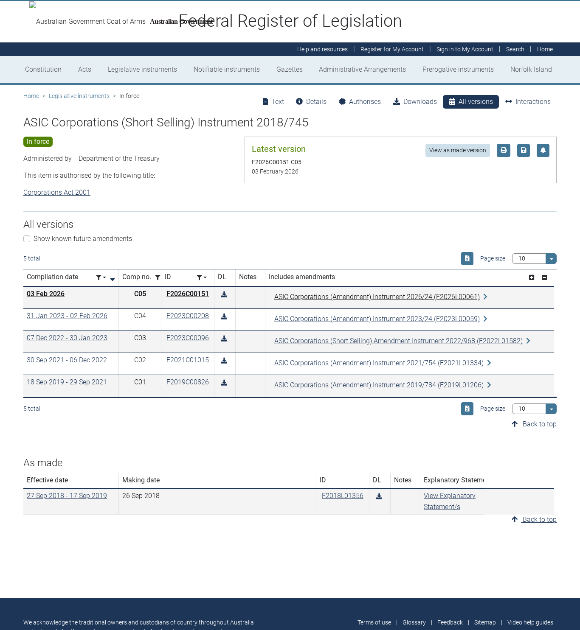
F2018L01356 (342, 496)
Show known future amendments (83, 239)
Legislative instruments (142, 69)
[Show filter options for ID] (202, 277)
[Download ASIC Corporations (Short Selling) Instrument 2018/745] (224, 294)
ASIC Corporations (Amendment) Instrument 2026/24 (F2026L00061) (377, 297)
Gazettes (289, 69)
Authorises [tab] (365, 102)
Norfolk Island (531, 69)
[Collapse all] (544, 277)
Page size (492, 258)
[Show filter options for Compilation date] (101, 277)
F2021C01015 (187, 360)
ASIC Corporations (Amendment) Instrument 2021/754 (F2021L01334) (379, 363)
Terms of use (374, 622)
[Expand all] (531, 277)
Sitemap (485, 622)
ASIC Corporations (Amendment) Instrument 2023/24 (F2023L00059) (377, 319)
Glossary (414, 622)
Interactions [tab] (533, 102)
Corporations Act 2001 (56, 192)
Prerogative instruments (458, 69)
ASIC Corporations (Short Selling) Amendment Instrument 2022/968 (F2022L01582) (398, 341)
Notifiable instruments (227, 69)
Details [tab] (316, 102)
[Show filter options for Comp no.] (160, 277)
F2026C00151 (187, 294)
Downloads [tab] (420, 102)
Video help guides (530, 622)
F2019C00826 (187, 382)
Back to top (539, 424)
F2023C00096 (187, 338)
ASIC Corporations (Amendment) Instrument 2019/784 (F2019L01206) (379, 385)
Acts (84, 69)
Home (31, 95)
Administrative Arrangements (362, 69)
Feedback (450, 622)
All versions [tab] (476, 102)
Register (392, 49)
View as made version (457, 150)
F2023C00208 (187, 316)
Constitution (43, 69)
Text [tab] (277, 102)
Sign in (464, 49)
